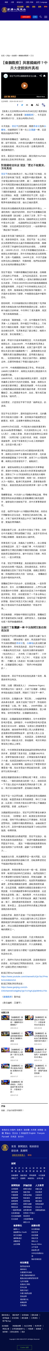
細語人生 (26, 1222)
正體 (27, 2)
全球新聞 (14, 1189)
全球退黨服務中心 (18, 1329)
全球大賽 (40, 1178)
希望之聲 (5, 1329)
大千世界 (34, 1247)
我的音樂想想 (36, 1259)
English (32, 1133)
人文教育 (39, 1185)
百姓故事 (23, 1296)
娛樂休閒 (35, 1225)
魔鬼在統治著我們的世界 (29, 1278)
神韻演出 (31, 1178)
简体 (31, 2)
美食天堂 (34, 1238)
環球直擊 (14, 1192)
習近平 (15, 126)
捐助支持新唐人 (18, 1155)
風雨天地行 (24, 1290)
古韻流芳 (38, 1195)
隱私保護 (35, 1315)
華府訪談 (14, 1207)
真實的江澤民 (25, 1284)
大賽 (12, 2)
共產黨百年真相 (26, 1272)
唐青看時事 (27, 1210)
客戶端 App (6, 1321)
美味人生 (34, 1241)
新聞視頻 (15, 1185)
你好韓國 (34, 1235)
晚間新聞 (14, 1198)
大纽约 (13, 1130)
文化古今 (38, 1207)
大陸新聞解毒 (28, 1219)
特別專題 (24, 1262)
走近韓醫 (16, 1244)
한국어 (21, 1137)
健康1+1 (16, 1229)
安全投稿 (15, 1318)
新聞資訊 (22, 1146)
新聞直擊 (14, 1201)
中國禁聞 (14, 1195)
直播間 (23, 1150)
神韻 (6, 2)
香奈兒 (36, 126)
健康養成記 (17, 1238)
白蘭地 (30, 643)
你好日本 (34, 1232)
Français (41, 1133)
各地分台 (20, 2)
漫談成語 (38, 1201)
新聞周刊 (14, 1204)
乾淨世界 (38, 1326)
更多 (23, 1332)
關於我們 (15, 1315)
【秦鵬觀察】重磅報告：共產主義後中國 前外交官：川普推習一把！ (16, 1087)
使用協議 (5, 1318)
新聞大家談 (27, 1189)
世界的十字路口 (29, 1213)
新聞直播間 (26, 17)
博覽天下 (14, 1178)
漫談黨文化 (24, 1299)
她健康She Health (20, 1232)
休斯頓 (40, 1130)
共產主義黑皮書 (26, 1293)
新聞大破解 (27, 1204)
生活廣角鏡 (35, 1229)
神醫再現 (16, 1241)
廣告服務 (25, 1318)
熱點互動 (26, 1192)
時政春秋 (26, 1198)
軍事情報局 (27, 1207)
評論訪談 (27, 1185)
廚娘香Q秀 (35, 1250)
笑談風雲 (38, 1192)
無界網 (4, 1332)
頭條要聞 (14, 1175)
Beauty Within (36, 1244)
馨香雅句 (38, 1198)
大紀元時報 (28, 1326)
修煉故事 (23, 1302)
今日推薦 (41, 1175)
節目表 (14, 1150)
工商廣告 (23, 1305)
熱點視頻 (23, 1175)
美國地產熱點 (40, 1210)
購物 (30, 1155)
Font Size (37, 104)
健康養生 (17, 1225)
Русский (5, 1137)
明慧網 (30, 1329)
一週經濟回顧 (16, 1210)
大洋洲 (33, 1130)
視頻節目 (34, 1146)
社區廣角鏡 (15, 1213)
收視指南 (25, 1315)
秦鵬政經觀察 (24, 56)
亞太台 (15, 1133)
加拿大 (19, 1130)
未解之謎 (38, 1189)
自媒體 (14, 56)
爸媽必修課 (39, 1204)
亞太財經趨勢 (16, 1216)
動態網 (38, 1329)
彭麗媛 (32, 130)
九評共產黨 (24, 1281)
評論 (8, 56)
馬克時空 (26, 1216)
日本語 (13, 1137)
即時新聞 (32, 1175)
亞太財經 (14, 1219)
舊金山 (8, 1133)
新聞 (13, 1163)
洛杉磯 (26, 1130)
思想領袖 (26, 1201)
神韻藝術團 (16, 1326)
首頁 (3, 56)
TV (35, 17)
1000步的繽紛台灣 (37, 1254)
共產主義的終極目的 (27, 1275)
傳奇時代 (23, 1269)
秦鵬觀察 (29, 115)
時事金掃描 (27, 1195)
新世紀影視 (14, 1332)
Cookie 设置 (24, 1347)
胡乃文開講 (17, 1235)
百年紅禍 (23, 1287)
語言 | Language (41, 2)
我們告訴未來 (25, 1266)
